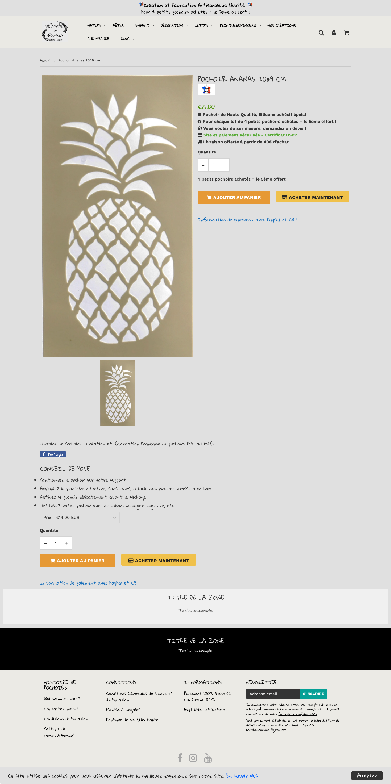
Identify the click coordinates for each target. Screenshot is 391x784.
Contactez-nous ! (61, 709)
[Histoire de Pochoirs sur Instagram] (194, 760)
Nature (95, 25)
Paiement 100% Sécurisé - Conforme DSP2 (209, 696)
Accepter (367, 775)
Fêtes (118, 25)
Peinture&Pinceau (238, 25)
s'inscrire (313, 693)
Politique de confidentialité (132, 720)
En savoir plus (242, 775)
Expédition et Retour (205, 710)
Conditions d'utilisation (66, 719)
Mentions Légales (123, 710)
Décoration (172, 25)
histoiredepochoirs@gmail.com (266, 729)
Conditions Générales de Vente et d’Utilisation (139, 696)
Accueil (46, 60)
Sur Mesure (98, 39)
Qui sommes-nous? (62, 699)
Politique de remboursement (59, 732)
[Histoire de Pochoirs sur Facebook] (181, 760)
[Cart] (346, 32)
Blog (125, 39)
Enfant (142, 25)
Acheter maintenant (316, 197)
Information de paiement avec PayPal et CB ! (247, 219)
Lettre (202, 25)
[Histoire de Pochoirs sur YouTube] (207, 760)
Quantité (207, 152)
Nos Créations (282, 25)
